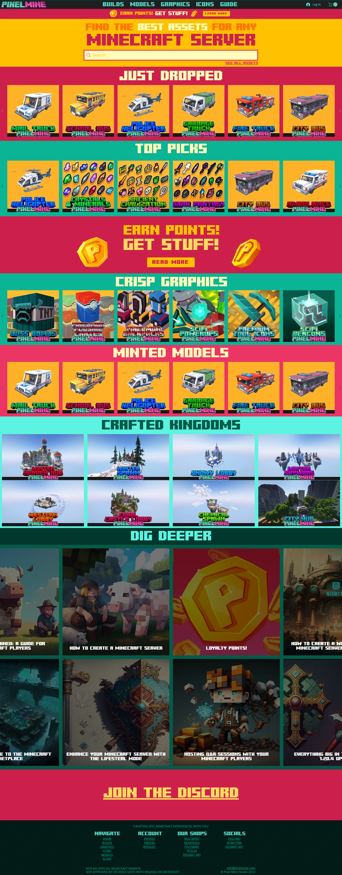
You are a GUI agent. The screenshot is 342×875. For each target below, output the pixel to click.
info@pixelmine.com (241, 868)
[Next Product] (340, 111)
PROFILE (149, 839)
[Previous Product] (2, 111)
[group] (171, 111)
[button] (333, 4)
